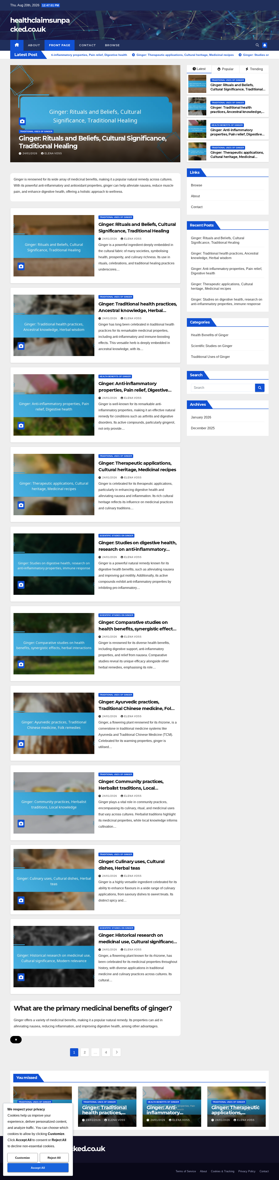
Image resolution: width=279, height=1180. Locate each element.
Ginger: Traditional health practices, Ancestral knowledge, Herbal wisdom (88, 142)
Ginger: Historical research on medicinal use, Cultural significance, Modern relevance (137, 941)
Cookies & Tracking (222, 1171)
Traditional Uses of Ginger (36, 131)
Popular (227, 69)
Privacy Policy (247, 1171)
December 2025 (203, 428)
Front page (59, 45)
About (34, 45)
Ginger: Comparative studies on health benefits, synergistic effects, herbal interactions (137, 629)
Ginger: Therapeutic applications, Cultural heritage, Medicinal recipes (237, 157)
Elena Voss (53, 153)
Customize (22, 1157)
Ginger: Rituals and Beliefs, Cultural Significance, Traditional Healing (236, 89)
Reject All (54, 1157)
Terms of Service (186, 1171)
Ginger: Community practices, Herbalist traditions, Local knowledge (130, 788)
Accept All (38, 1167)
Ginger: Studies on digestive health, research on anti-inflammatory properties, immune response (137, 549)
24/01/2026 (30, 153)
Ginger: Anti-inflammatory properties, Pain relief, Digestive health (236, 134)
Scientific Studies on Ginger (116, 535)
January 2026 (201, 417)
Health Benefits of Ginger (227, 125)
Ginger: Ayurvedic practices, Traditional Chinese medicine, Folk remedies (136, 708)
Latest (201, 69)
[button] (257, 45)
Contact (87, 45)
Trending (256, 69)
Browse (112, 45)
